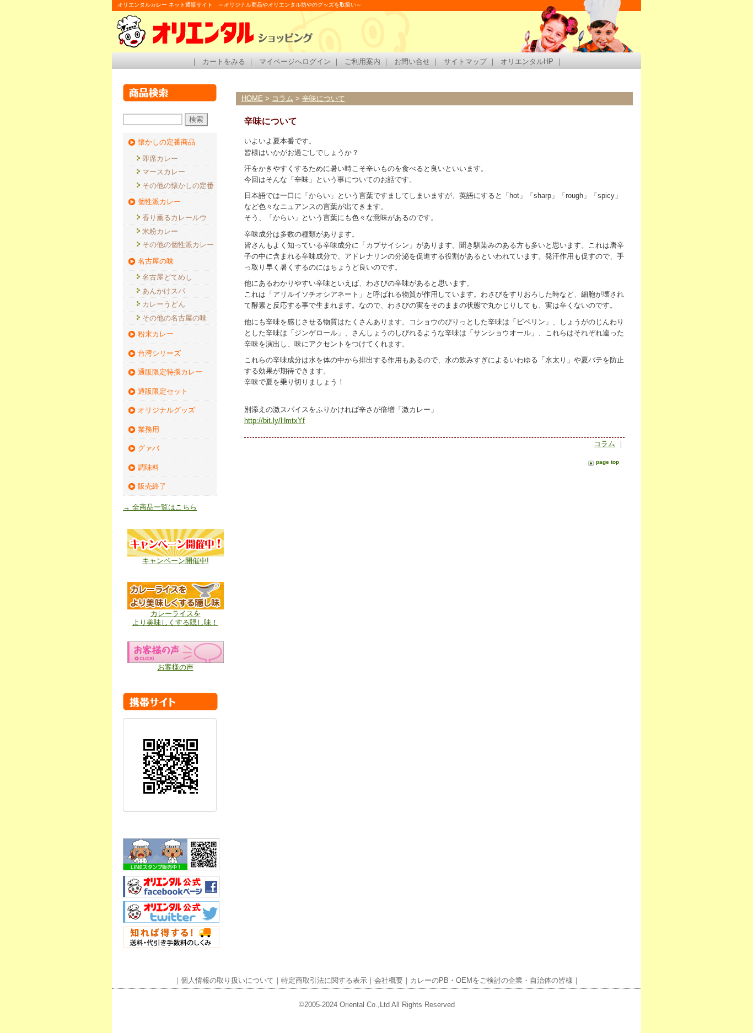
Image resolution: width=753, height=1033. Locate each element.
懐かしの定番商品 (166, 142)
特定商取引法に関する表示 (324, 980)
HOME (252, 98)
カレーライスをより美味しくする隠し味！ (175, 618)
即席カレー (160, 158)
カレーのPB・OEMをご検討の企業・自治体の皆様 (491, 980)
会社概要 (388, 980)
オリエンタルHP (527, 61)
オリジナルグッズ (166, 410)
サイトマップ (465, 61)
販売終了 (152, 486)
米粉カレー (160, 231)
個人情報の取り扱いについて (227, 980)
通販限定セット (163, 391)
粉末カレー (156, 334)
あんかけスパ (163, 291)
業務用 (148, 429)
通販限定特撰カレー (170, 372)
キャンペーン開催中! (175, 560)
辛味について (323, 98)
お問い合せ (412, 61)
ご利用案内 (362, 61)
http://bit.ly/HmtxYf (274, 420)
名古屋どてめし (167, 277)
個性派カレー (159, 201)
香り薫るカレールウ (174, 217)
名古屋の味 (156, 261)
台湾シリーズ (159, 353)
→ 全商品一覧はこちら (160, 507)
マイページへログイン (295, 61)
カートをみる (223, 61)
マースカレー (163, 172)
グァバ (148, 448)
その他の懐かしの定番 (178, 185)
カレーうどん (163, 304)
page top (607, 462)
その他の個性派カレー (178, 244)
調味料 (148, 467)
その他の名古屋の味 (174, 318)
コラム (282, 98)
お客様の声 (175, 667)
